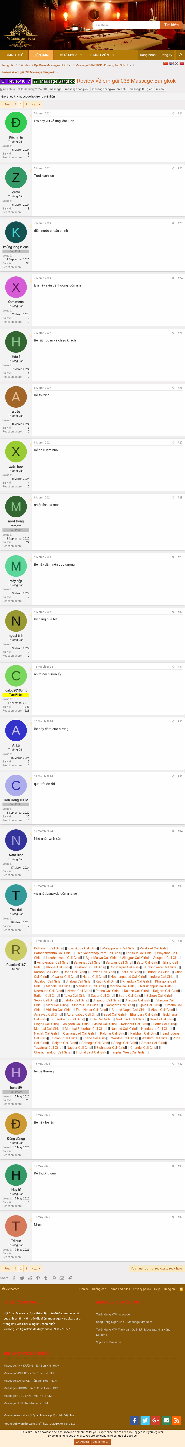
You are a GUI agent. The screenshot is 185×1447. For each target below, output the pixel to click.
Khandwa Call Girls (136, 981)
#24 (180, 278)
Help (157, 1289)
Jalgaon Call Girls (75, 1024)
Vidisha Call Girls (58, 1010)
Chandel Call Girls (143, 1048)
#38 (180, 1115)
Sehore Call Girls (158, 996)
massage (55, 89)
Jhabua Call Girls (77, 981)
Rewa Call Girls (74, 996)
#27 (180, 442)
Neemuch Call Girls (48, 991)
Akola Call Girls (161, 1010)
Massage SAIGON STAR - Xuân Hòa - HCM (31, 1388)
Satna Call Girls (129, 996)
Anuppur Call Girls (165, 958)
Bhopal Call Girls (57, 967)
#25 (180, 332)
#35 (180, 886)
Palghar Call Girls (112, 1033)
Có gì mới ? (68, 55)
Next (34, 104)
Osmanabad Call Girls (78, 1033)
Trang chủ (14, 55)
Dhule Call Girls (99, 1019)
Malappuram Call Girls (118, 948)
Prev (7, 104)
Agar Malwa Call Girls (101, 958)
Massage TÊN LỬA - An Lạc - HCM (26, 1403)
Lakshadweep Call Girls (62, 958)
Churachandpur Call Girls (52, 1052)
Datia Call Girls (74, 972)
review (160, 89)
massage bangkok (76, 89)
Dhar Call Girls (129, 972)
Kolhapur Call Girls (134, 1024)
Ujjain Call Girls (149, 1005)
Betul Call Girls (147, 962)
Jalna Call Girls (104, 1024)
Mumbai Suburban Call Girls (84, 1029)
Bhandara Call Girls (143, 1014)
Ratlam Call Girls (46, 996)
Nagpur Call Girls (78, 1048)
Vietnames (12, 1289)
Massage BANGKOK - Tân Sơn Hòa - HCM (30, 1380)
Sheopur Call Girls (137, 1000)
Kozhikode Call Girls (82, 948)
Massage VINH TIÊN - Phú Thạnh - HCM (29, 1373)
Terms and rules (119, 1289)
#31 (180, 666)
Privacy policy (142, 1289)
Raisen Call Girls (135, 991)
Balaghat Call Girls (86, 962)
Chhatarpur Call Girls (124, 967)
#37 (180, 1063)
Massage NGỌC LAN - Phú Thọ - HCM (28, 1395)
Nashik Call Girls (46, 1033)
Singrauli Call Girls (84, 1005)
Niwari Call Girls (78, 991)
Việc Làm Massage (108, 1342)
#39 (180, 1166)
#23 (180, 223)
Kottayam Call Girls (48, 948)
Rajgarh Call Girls (165, 991)
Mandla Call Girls (57, 986)
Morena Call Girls (122, 986)
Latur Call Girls (164, 1024)
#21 (180, 113)
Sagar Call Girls (101, 996)
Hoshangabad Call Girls (127, 977)
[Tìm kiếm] (180, 55)
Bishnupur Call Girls (110, 1048)
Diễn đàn (41, 55)
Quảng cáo (99, 1289)
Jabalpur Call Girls (47, 981)
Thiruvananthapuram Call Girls (97, 953)
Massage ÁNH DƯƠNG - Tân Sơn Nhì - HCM (31, 1365)
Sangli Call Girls (124, 1043)
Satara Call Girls (153, 1043)
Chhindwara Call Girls (160, 967)
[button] (81, 55)
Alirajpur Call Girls (134, 958)
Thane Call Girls (94, 1038)
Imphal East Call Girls (91, 1052)
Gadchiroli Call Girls (129, 1019)
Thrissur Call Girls (138, 953)
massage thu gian (141, 89)
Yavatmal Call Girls (47, 1048)
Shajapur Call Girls (105, 1000)
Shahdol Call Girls (74, 1000)
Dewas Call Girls (102, 972)
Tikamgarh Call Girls (118, 1005)
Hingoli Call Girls (46, 1024)
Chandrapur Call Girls (67, 1019)
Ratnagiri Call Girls (94, 1043)
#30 (180, 612)
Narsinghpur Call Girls (155, 986)
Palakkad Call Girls (153, 948)
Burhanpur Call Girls (89, 967)
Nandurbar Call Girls (155, 1029)
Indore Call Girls (161, 977)
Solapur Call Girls (64, 1038)
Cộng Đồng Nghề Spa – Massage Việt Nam (124, 1322)
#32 (180, 721)
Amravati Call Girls (47, 1014)
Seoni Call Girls (45, 1000)
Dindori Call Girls (157, 972)
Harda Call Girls (93, 977)
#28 (180, 497)
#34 (180, 831)
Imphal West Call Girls (128, 1052)
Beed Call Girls (114, 1014)
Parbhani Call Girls (143, 1033)
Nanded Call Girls (123, 1029)
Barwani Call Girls (118, 962)
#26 (180, 387)
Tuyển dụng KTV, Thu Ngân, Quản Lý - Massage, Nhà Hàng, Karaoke (133, 1332)
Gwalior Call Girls (64, 977)
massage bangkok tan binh (109, 89)
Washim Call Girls (154, 1038)
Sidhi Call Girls (56, 1005)
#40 (180, 1217)
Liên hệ (84, 1289)
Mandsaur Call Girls (89, 986)
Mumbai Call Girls (47, 1029)
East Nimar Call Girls (90, 1010)
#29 (180, 557)
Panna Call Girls (107, 991)
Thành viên (99, 55)
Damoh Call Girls (46, 972)
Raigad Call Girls (63, 1043)
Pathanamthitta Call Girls (52, 953)
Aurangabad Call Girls (82, 1014)
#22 (180, 168)
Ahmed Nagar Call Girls (128, 1010)
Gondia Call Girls (161, 1019)
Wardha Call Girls (123, 1038)
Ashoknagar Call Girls (52, 962)
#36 (180, 940)
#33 (180, 776)
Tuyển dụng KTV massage (113, 1314)
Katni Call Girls (106, 981)
